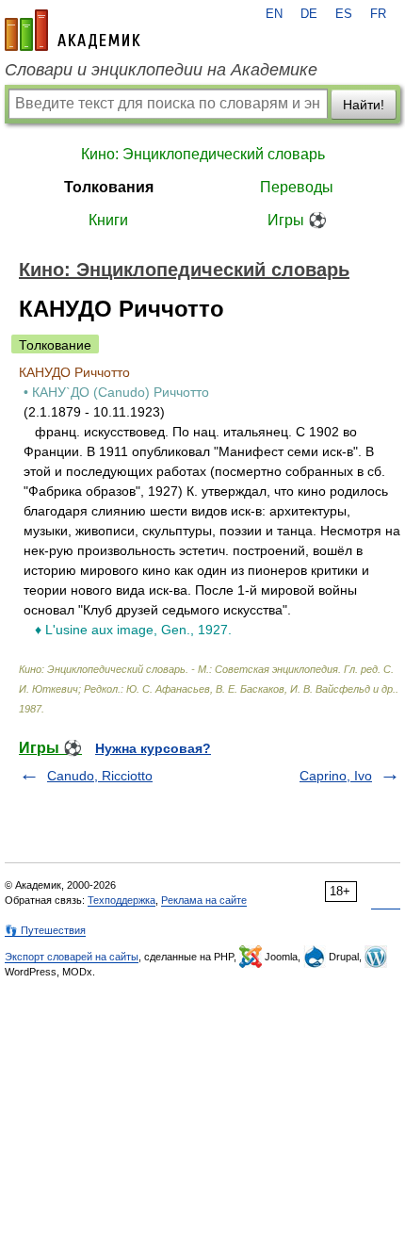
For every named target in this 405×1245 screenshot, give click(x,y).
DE (308, 14)
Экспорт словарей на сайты (71, 956)
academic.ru (72, 30)
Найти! (363, 104)
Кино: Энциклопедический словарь (203, 154)
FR (378, 14)
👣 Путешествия (45, 930)
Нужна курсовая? (153, 748)
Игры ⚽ (297, 220)
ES (343, 14)
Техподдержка (121, 900)
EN (274, 14)
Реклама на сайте (204, 900)
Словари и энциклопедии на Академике (161, 69)
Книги (108, 220)
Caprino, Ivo (336, 775)
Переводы (296, 187)
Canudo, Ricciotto (100, 775)
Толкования (109, 187)
